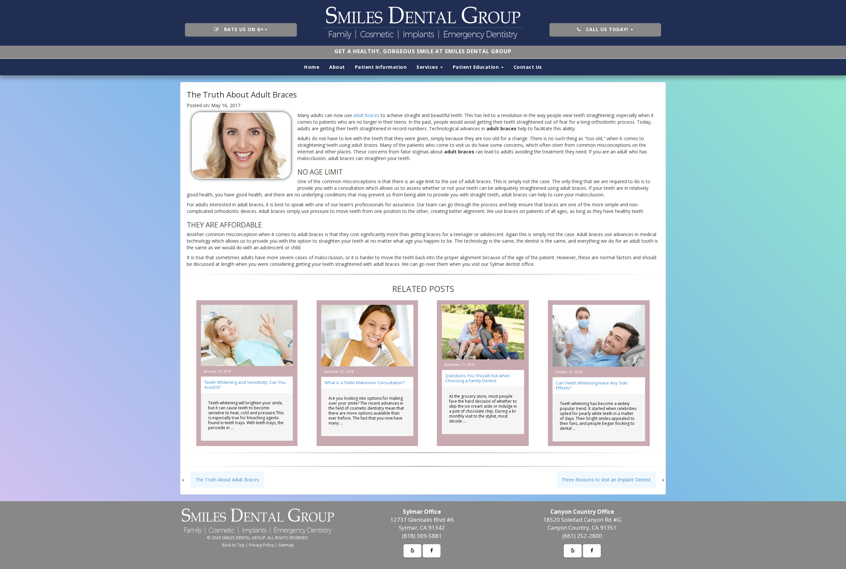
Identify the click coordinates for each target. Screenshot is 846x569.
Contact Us (528, 67)
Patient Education (476, 67)
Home (311, 67)
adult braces (366, 115)
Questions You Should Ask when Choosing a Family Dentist (477, 378)
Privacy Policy (261, 545)
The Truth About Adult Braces (227, 479)
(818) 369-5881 (422, 536)
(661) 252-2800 (582, 536)
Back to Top (233, 545)
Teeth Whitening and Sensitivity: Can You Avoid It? (245, 384)
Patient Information (381, 67)
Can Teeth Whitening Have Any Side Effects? (592, 385)
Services (428, 67)
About (337, 67)
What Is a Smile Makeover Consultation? (365, 383)
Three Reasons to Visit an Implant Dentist (606, 479)
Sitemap (286, 545)
